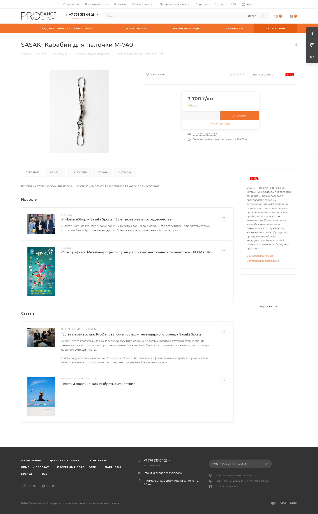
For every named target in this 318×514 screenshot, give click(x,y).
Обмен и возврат (35, 467)
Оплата (103, 172)
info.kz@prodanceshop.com (163, 473)
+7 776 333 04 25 (82, 14)
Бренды (27, 473)
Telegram (34, 486)
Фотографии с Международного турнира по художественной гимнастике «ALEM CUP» (136, 252)
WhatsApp (53, 486)
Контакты (98, 460)
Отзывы (55, 172)
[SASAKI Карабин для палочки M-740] (79, 111)
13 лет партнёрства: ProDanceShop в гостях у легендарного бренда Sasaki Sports (131, 334)
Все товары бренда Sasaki (263, 260)
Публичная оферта (226, 486)
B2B (44, 473)
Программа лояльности (76, 467)
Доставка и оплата (66, 460)
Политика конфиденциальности (235, 475)
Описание (32, 172)
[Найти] (263, 16)
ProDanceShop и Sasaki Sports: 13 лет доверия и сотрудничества (116, 219)
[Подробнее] (223, 217)
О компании (31, 460)
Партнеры (113, 467)
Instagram (25, 486)
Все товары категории (260, 255)
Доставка (125, 172)
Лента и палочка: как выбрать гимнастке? (98, 384)
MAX (44, 486)
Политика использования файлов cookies (242, 481)
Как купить (79, 172)
